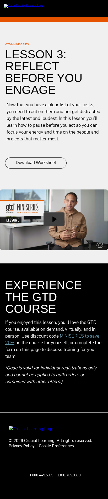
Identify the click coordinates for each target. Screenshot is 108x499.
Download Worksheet (36, 162)
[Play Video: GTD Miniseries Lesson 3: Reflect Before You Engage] (54, 219)
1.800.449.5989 (41, 475)
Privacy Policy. (22, 445)
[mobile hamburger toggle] (99, 8)
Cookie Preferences (56, 445)
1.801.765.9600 (69, 475)
